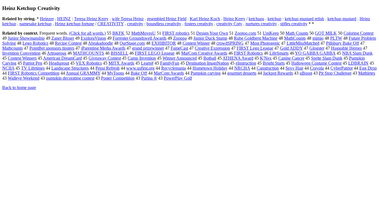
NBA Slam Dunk (357, 53)
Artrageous (56, 53)
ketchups (256, 18)
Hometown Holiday (210, 68)
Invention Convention (21, 53)
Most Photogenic (265, 43)
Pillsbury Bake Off (342, 43)
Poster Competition (118, 78)
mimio (318, 38)
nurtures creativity (261, 23)
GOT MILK (326, 33)
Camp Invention (142, 58)
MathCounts (295, 38)
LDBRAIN (358, 63)
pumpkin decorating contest (70, 78)
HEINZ (64, 18)
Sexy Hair (294, 68)
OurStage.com (132, 43)
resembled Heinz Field (166, 18)
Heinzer (47, 18)
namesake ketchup (35, 23)
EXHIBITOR (163, 43)
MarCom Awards (169, 73)
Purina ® (149, 78)
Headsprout (59, 63)
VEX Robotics (89, 63)
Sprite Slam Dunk (326, 58)
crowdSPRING (230, 43)
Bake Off (139, 73)
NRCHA (242, 68)
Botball (209, 58)
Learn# (147, 63)
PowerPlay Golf (178, 78)
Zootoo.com (245, 33)
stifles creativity (293, 23)
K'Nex (266, 58)
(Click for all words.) (87, 33)
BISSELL (119, 53)
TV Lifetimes (33, 68)
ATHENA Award (238, 58)
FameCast (179, 48)
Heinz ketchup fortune (74, 23)
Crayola (317, 68)
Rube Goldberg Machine (255, 38)
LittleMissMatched (303, 43)
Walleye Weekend (23, 78)
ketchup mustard (341, 18)
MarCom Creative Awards (204, 53)
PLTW (336, 38)
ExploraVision (93, 38)
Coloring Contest (358, 33)
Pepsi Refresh (107, 68)
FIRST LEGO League (155, 53)
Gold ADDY (291, 48)
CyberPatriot (341, 68)
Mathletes (366, 73)
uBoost (306, 73)
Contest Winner (196, 43)
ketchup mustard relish (304, 18)
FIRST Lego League (255, 48)
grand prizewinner (148, 48)
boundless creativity (163, 23)
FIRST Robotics (248, 53)
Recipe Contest (68, 43)
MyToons (115, 73)
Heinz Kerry (234, 18)
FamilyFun (169, 63)
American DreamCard (62, 58)
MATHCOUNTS (88, 53)
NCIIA (8, 68)
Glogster (316, 48)
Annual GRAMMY (83, 73)
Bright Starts (274, 63)
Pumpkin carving (206, 73)
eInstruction (246, 63)
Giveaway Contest (105, 58)
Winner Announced (180, 58)
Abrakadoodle (100, 43)
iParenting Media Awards (103, 48)
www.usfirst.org (140, 68)
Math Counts (296, 33)
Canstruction (268, 68)
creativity (135, 23)
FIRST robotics (176, 33)
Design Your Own (212, 33)
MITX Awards (121, 63)
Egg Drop (368, 68)
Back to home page (19, 87)
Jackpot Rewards (278, 73)
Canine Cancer (291, 58)
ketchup (274, 18)
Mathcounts (12, 48)
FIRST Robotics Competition (33, 73)
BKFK (118, 33)
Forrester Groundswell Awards (139, 38)
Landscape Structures (70, 68)
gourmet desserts (241, 73)
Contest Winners (22, 58)
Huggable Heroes (346, 48)
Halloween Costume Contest (316, 63)
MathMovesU (143, 33)
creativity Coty (229, 23)
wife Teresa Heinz (128, 18)
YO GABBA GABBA (315, 53)
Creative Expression (212, 48)
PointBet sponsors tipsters (51, 48)
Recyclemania (173, 68)
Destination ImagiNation (207, 63)
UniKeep (271, 33)
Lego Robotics (35, 43)
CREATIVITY (110, 23)
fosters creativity (199, 23)
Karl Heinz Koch (205, 18)
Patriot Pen (32, 63)
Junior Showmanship (26, 38)
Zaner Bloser (62, 38)
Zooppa (180, 38)
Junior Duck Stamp (210, 38)
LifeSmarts (279, 53)
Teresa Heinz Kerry (91, 18)
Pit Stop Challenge (335, 73)
